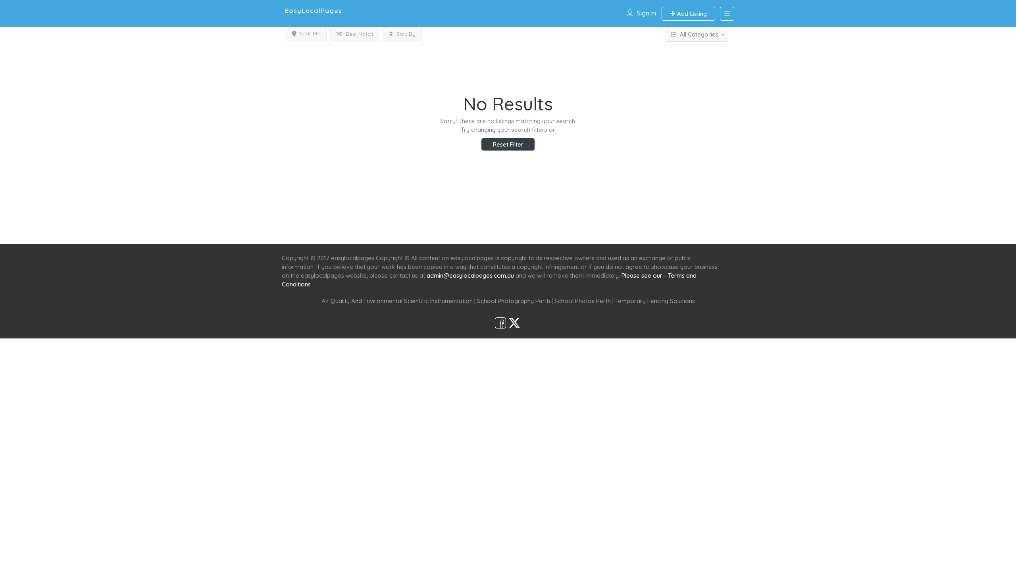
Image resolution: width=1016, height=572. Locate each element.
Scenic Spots (509, 229)
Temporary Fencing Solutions (655, 301)
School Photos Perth (582, 301)
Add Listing (691, 13)
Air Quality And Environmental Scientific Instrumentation (397, 301)
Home (431, 229)
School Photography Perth (513, 301)
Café (546, 229)
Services (465, 229)
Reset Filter (508, 144)
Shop (574, 229)
